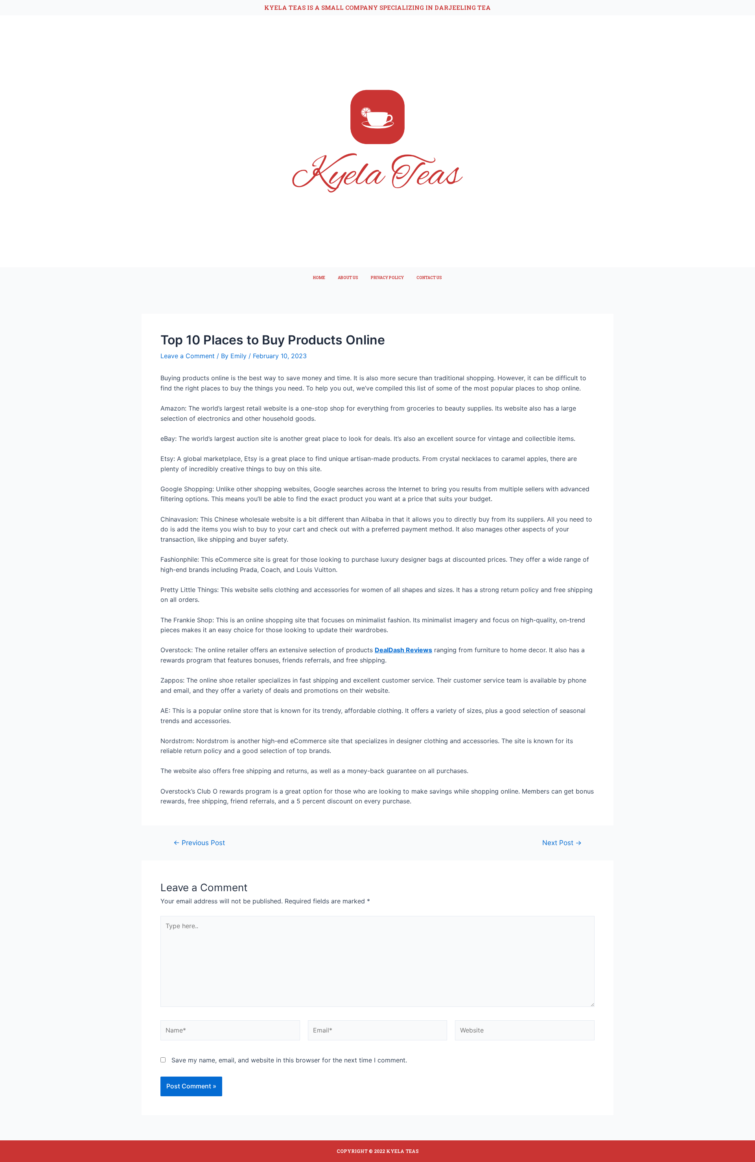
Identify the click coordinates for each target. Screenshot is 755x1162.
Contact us (429, 277)
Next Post (562, 842)
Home (319, 277)
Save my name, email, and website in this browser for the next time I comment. (289, 1060)
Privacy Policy (387, 277)
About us (348, 277)
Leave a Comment (187, 356)
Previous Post (199, 842)
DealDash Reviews (403, 650)
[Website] (525, 1032)
